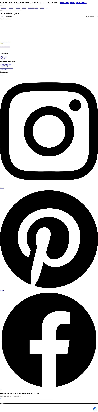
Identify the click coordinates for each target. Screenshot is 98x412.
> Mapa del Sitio (3, 69)
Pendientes (11, 8)
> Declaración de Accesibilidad (6, 68)
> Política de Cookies (4, 66)
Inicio (1, 10)
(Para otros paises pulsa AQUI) (73, 2)
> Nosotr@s (2, 58)
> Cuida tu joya (3, 57)
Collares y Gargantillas (33, 8)
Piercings (18, 8)
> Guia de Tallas (3, 56)
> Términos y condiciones (5, 64)
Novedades (3, 8)
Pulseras (42, 8)
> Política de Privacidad (5, 65)
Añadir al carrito (5, 47)
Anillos (24, 8)
